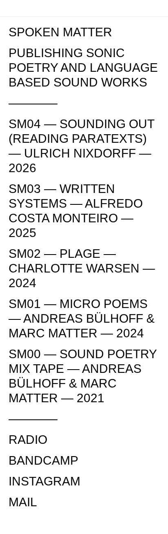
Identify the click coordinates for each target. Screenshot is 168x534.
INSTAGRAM (44, 481)
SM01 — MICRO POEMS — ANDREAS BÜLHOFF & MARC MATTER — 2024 (82, 318)
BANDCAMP (43, 460)
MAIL (23, 502)
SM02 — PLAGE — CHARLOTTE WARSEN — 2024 (82, 268)
